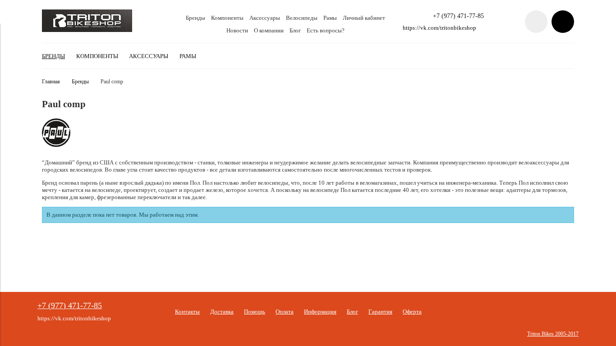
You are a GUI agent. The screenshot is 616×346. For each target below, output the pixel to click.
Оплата (285, 311)
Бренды (195, 17)
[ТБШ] (87, 30)
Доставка (222, 311)
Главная (51, 82)
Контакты (187, 311)
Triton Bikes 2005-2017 (553, 334)
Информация (320, 311)
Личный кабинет (364, 17)
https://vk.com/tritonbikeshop (439, 27)
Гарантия (380, 311)
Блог (295, 30)
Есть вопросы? (326, 30)
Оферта (412, 311)
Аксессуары (264, 17)
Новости (237, 30)
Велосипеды (301, 17)
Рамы (330, 17)
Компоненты (227, 17)
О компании (269, 30)
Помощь (254, 311)
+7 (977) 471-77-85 (458, 15)
